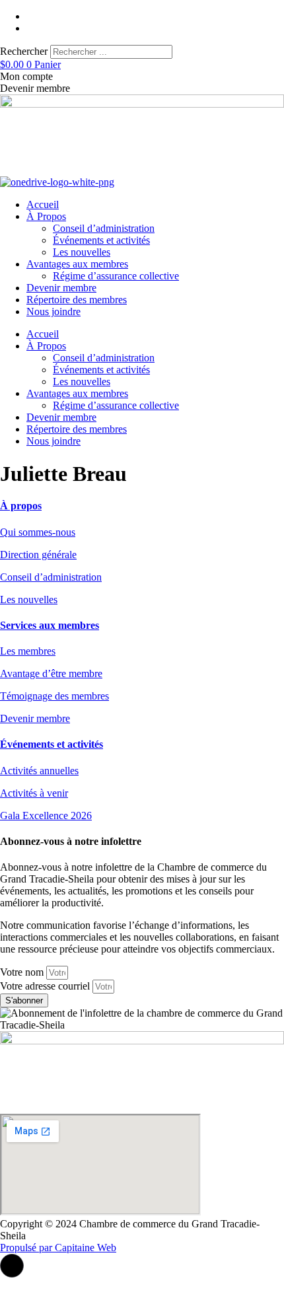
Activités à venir (34, 793)
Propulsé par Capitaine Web (58, 1247)
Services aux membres (49, 625)
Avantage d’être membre (51, 673)
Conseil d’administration (104, 228)
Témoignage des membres (54, 696)
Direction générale (38, 554)
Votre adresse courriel (46, 986)
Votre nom (23, 972)
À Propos (46, 216)
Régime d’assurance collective (116, 275)
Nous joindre (53, 311)
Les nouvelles (81, 252)
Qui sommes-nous (37, 532)
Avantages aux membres (77, 264)
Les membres (27, 651)
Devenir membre (61, 287)
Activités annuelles (39, 770)
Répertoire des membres (76, 299)
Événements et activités (101, 240)
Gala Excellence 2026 (46, 815)
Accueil (42, 204)
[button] (12, 1266)
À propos (21, 505)
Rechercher (25, 51)
